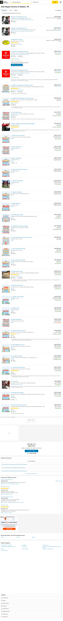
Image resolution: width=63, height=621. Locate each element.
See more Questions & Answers (31, 473)
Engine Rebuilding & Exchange (25, 394)
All (11, 10)
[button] (60, 2)
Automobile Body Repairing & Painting (27, 216)
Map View (5, 10)
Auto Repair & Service (15, 18)
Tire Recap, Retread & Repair (25, 137)
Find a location (58, 52)
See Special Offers (21, 19)
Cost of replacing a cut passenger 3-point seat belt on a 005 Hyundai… (15, 464)
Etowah (2, 537)
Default (59, 10)
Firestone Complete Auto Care (19, 16)
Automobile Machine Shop (24, 193)
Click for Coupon (16, 77)
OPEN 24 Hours (18, 13)
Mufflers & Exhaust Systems (20, 482)
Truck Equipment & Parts (32, 357)
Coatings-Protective (23, 357)
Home (2, 417)
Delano (8, 417)
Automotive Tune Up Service (48, 548)
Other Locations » (57, 29)
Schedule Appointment (17, 64)
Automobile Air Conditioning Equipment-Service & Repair (30, 53)
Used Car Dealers (25, 548)
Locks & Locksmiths (26, 368)
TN (4, 417)
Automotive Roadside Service (25, 113)
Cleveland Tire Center (16, 39)
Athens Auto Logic (4, 505)
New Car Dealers (26, 227)
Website (12, 19)
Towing (32, 113)
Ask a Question (32, 461)
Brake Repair (22, 18)
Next (37, 422)
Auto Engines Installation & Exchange (38, 394)
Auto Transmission (23, 99)
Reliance (33, 537)
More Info (31, 19)
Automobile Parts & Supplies (32, 99)
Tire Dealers (22, 29)
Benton (18, 537)
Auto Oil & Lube (28, 18)
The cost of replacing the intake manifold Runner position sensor (13, 467)
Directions (27, 19)
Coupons (16, 19)
